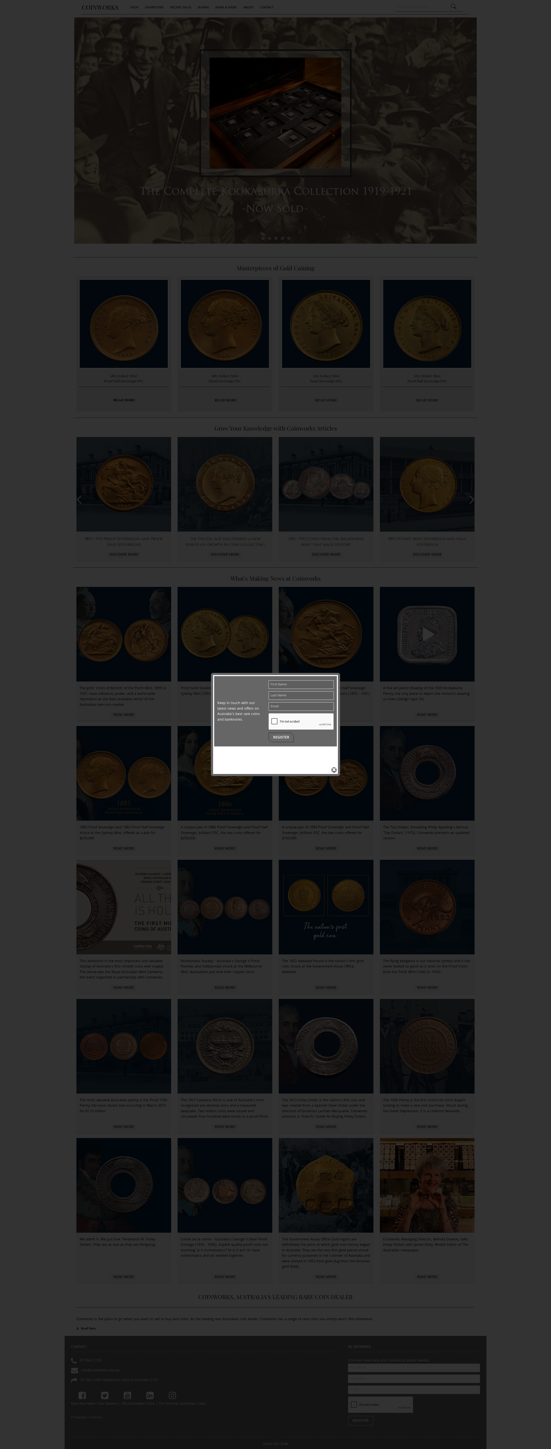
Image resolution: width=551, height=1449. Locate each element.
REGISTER (281, 738)
